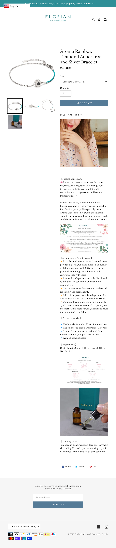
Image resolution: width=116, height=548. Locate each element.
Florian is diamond (83, 534)
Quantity (64, 88)
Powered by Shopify (100, 534)
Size (62, 76)
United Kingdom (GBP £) (23, 526)
